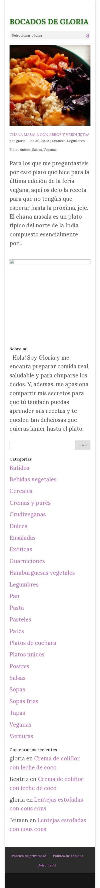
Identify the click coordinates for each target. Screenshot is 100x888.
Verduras (21, 736)
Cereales (21, 491)
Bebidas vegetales (33, 479)
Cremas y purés (30, 502)
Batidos (19, 467)
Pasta (17, 607)
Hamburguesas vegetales (42, 572)
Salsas (37, 149)
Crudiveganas (28, 514)
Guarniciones (27, 561)
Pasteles (20, 619)
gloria (21, 141)
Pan (15, 596)
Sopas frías (24, 701)
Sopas (17, 689)
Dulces (18, 526)
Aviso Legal (47, 865)
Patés (17, 631)
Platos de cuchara (33, 642)
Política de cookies (68, 856)
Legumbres (76, 141)
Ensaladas (23, 537)
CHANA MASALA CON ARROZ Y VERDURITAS (50, 134)
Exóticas (58, 141)
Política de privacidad (29, 856)
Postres (19, 666)
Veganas (50, 149)
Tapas (17, 712)
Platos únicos (20, 149)
